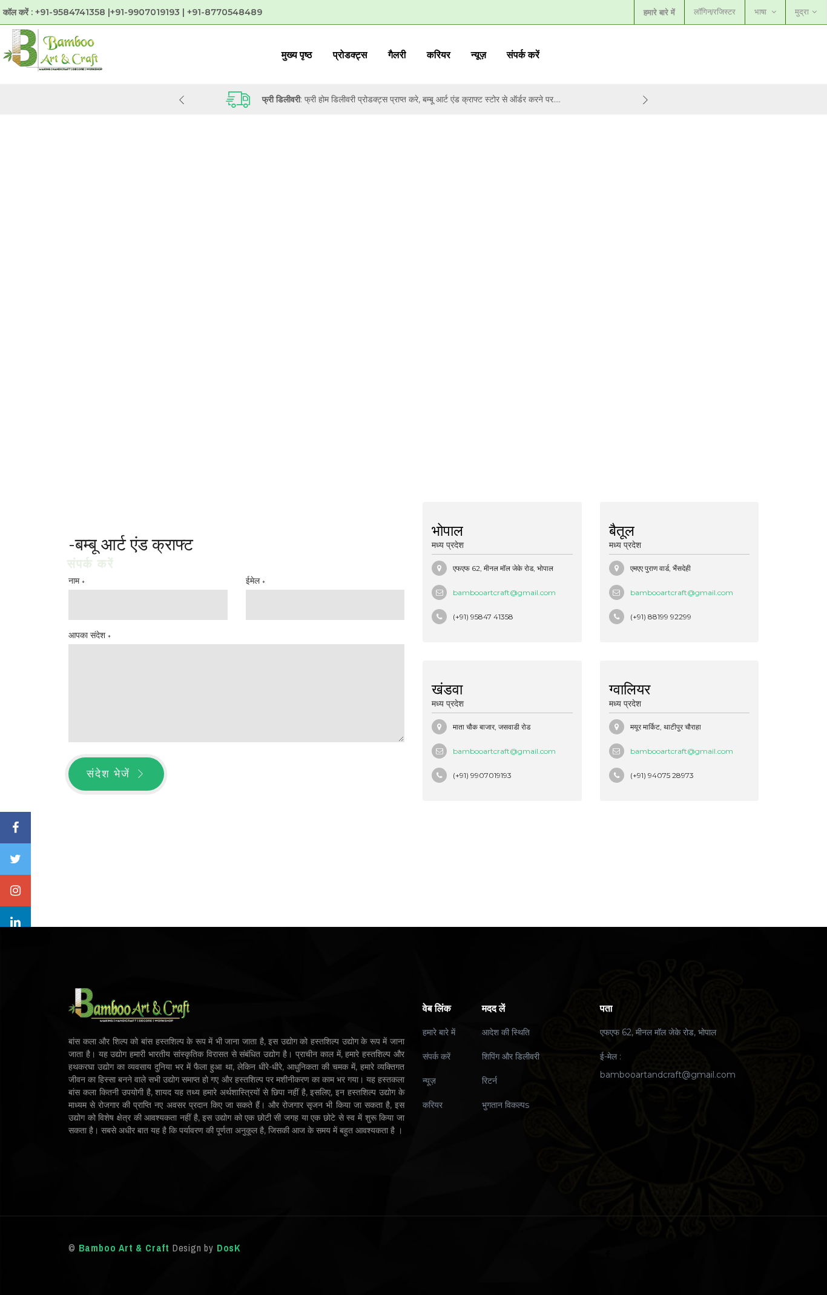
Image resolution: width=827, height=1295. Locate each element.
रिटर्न (489, 1080)
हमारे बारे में (439, 1032)
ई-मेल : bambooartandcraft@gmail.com (668, 1065)
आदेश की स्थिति (506, 1032)
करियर (438, 54)
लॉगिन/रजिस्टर (715, 12)
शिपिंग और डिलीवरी (510, 1056)
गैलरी (397, 54)
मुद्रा (802, 12)
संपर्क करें (523, 54)
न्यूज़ (478, 54)
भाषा (761, 12)
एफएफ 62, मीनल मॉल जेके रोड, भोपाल (658, 1032)
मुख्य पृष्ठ (297, 54)
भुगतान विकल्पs (505, 1104)
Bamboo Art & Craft (124, 1247)
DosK (228, 1247)
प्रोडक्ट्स (350, 54)
